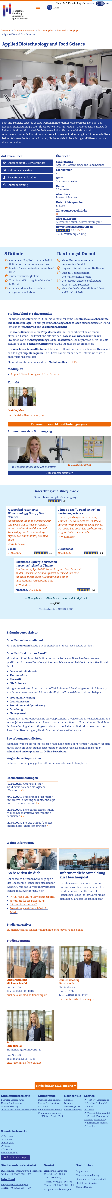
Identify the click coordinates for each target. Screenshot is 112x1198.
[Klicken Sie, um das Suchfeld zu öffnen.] (49, 7)
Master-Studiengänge (67, 30)
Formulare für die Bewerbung (27, 900)
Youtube (7, 1139)
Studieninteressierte (24, 30)
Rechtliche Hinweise (86, 1183)
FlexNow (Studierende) (98, 1099)
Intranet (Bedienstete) (97, 1122)
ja (57, 213)
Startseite (5, 30)
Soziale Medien (84, 1186)
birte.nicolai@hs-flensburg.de (24, 1062)
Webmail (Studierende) (98, 1113)
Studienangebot (46, 30)
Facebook (8, 1136)
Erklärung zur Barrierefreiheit (91, 1179)
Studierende (47, 1096)
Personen (68, 1103)
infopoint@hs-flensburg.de (14, 1184)
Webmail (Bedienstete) (98, 1116)
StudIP (90, 1106)
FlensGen (91, 1126)
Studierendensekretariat (50, 1109)
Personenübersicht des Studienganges (58, 424)
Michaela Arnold (17, 983)
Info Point (43, 1106)
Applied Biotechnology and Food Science (35, 374)
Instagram (8, 1142)
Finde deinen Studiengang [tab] (54, 1086)
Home (59, 3)
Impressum (82, 1171)
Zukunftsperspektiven (20, 170)
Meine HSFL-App (9, 1152)
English (81, 3)
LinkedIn (8, 1149)
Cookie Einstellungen (15, 1157)
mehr (80, 230)
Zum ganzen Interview (59, 473)
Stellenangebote (72, 1106)
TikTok (6, 1145)
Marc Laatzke (67, 983)
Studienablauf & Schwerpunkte (26, 163)
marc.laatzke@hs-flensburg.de (26, 415)
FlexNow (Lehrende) (97, 1103)
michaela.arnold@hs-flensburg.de (27, 995)
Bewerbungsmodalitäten (22, 177)
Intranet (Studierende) (95, 1119)
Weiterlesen (18, 544)
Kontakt (72, 3)
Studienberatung (17, 185)
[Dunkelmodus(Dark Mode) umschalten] (100, 3)
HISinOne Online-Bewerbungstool (20, 1109)
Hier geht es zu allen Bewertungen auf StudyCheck (57, 598)
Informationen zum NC (23, 904)
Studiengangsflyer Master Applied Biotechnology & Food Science (45, 929)
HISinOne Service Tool (52, 1116)
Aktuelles (68, 1099)
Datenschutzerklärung (87, 1175)
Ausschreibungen (73, 1109)
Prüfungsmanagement (49, 1113)
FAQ (65, 3)
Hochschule (72, 1096)
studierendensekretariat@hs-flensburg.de (21, 1170)
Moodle (90, 1109)
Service (89, 1096)
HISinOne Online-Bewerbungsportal (33, 896)
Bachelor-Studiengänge (12, 1099)
